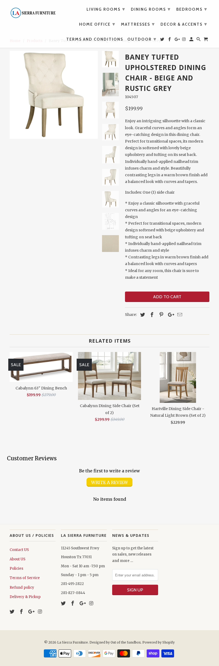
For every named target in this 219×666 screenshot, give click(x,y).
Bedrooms (191, 9)
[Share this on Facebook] (151, 315)
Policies (16, 568)
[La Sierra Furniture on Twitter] (12, 611)
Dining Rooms (151, 9)
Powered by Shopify (158, 642)
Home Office (97, 24)
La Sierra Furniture (72, 642)
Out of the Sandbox (126, 642)
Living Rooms (106, 9)
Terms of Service (25, 578)
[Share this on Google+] (169, 315)
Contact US (19, 550)
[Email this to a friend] (179, 315)
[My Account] (191, 40)
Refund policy (22, 587)
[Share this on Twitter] (142, 315)
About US (17, 559)
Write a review (109, 482)
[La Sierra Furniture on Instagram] (40, 611)
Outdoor (142, 39)
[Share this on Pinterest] (160, 315)
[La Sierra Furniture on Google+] (31, 611)
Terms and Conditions (94, 39)
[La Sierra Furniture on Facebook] (22, 611)
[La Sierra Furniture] (33, 11)
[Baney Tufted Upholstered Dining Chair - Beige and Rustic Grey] (54, 95)
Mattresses (138, 24)
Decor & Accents (184, 24)
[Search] (199, 40)
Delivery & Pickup (25, 597)
